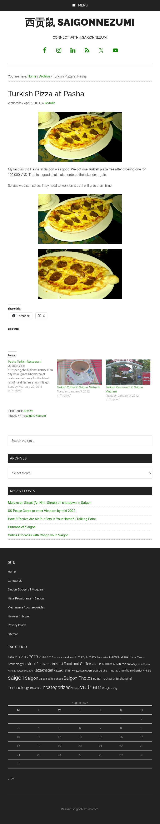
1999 (11, 657)
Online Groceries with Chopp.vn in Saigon (38, 535)
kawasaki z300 (25, 670)
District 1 (45, 664)
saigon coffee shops (51, 678)
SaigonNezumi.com (85, 809)
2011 (17, 657)
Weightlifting (109, 688)
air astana (59, 657)
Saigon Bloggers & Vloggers (26, 589)
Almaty (79, 657)
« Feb (11, 779)
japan (138, 664)
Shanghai (125, 679)
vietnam (40, 415)
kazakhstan (62, 670)
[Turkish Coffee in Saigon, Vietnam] (79, 372)
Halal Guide (105, 664)
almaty (91, 657)
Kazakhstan (43, 670)
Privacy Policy (17, 625)
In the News (126, 664)
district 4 (56, 664)
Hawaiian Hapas (18, 616)
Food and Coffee (77, 663)
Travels (34, 688)
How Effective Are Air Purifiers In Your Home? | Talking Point (52, 519)
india (115, 664)
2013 (33, 657)
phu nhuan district (130, 670)
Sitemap (13, 634)
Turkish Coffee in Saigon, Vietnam (78, 387)
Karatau (12, 670)
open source (93, 670)
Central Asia (118, 657)
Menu (83, 5)
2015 (50, 657)
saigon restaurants (106, 679)
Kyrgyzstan (78, 670)
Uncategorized (55, 687)
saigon (29, 415)
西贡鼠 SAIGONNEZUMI (80, 22)
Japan (146, 664)
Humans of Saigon (22, 527)
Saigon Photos (78, 678)
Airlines (69, 657)
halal (94, 664)
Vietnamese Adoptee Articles (26, 607)
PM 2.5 (147, 670)
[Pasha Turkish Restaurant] (32, 376)
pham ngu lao (110, 670)
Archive (28, 411)
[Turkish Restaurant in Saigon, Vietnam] (128, 372)
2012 (24, 657)
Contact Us (15, 580)
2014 (42, 657)
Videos (75, 688)
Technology (18, 687)
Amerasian (103, 657)
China (132, 657)
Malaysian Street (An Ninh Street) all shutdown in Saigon (49, 503)
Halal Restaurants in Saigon (26, 598)
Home (12, 571)
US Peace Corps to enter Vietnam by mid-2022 (41, 511)
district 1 (31, 663)
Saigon (31, 678)
